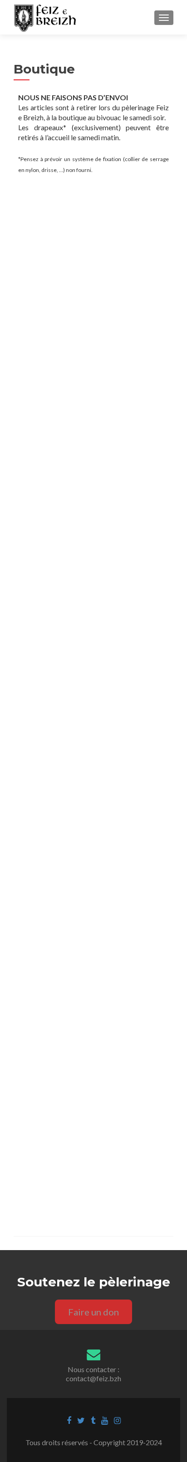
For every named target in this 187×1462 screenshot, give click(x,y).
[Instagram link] (117, 1420)
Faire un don (93, 1311)
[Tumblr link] (93, 1420)
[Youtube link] (104, 1420)
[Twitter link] (81, 1420)
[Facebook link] (69, 1420)
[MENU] (163, 17)
